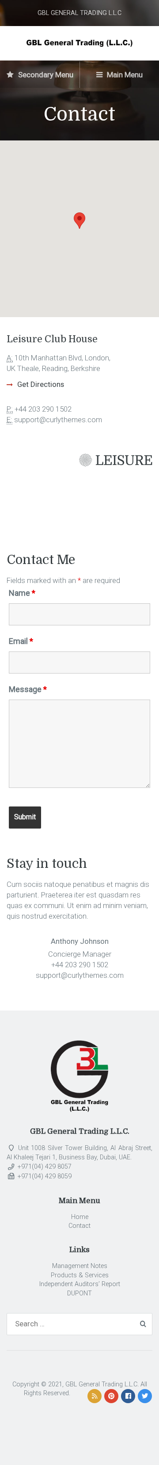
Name (22, 593)
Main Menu (124, 74)
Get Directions (40, 384)
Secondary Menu (44, 74)
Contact (79, 1226)
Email (21, 641)
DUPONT (79, 1293)
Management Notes (79, 1266)
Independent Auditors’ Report (79, 1284)
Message (28, 689)
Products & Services (80, 1275)
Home (79, 1217)
